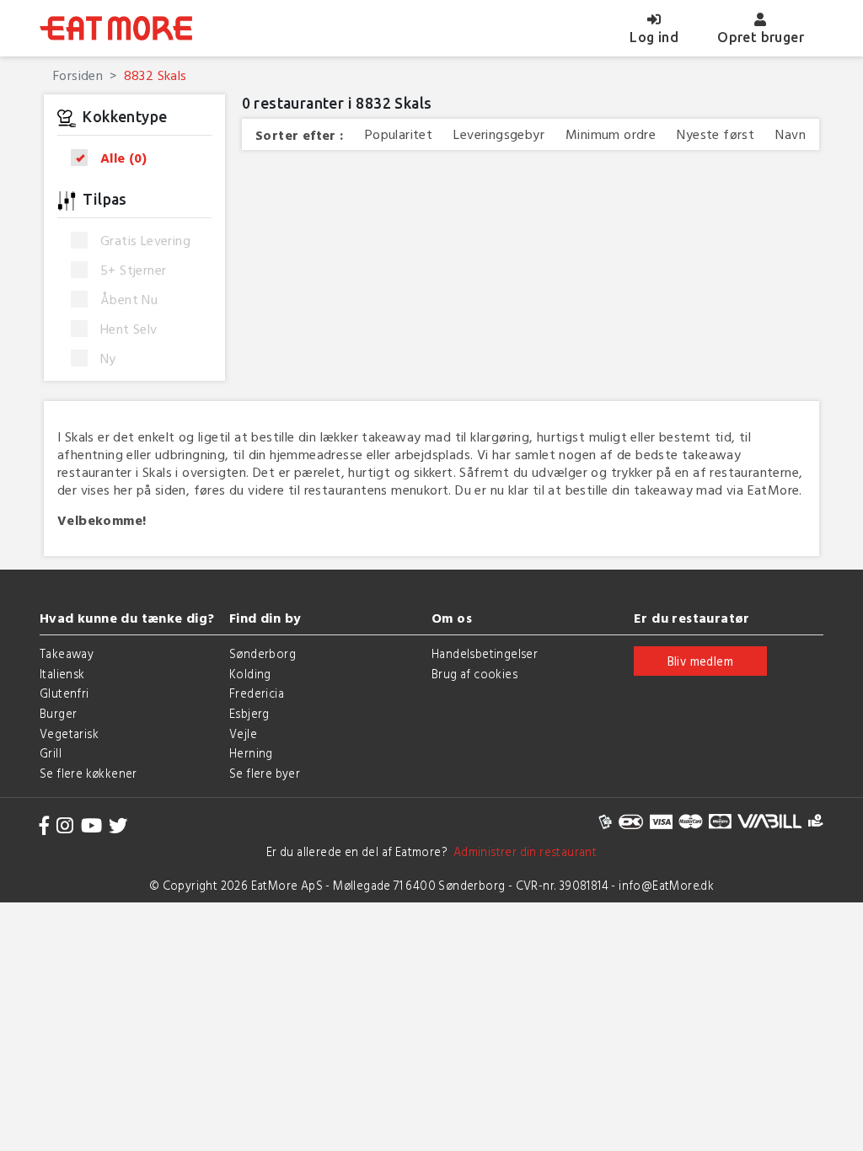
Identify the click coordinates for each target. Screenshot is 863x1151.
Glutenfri (64, 693)
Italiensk (62, 674)
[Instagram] (64, 825)
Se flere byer (264, 773)
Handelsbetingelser (485, 653)
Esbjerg (249, 713)
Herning (251, 753)
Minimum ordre (611, 134)
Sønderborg (262, 653)
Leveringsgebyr (498, 134)
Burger (58, 713)
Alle (123, 158)
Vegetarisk (69, 733)
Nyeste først (715, 134)
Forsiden (78, 75)
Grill (51, 753)
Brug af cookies (474, 674)
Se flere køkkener (88, 773)
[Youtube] (91, 825)
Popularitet (398, 134)
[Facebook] (45, 825)
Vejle (243, 733)
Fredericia (256, 693)
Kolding (250, 674)
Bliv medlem (700, 661)
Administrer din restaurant (522, 851)
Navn (790, 134)
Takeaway (67, 653)
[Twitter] (118, 825)
